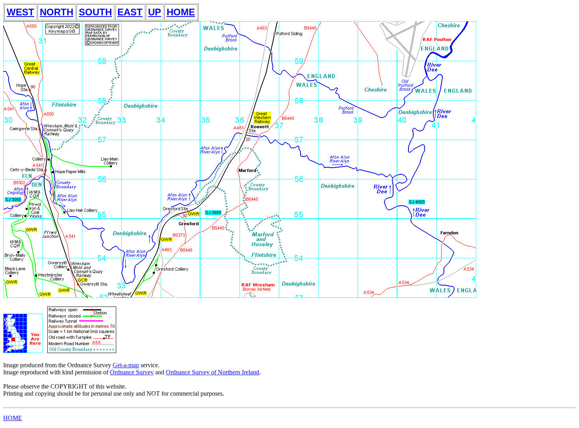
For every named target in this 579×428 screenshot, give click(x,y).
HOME (181, 12)
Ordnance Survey (132, 372)
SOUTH (95, 12)
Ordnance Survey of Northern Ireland (212, 372)
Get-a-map (126, 365)
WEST (20, 12)
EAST (130, 12)
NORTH (56, 12)
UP (154, 12)
